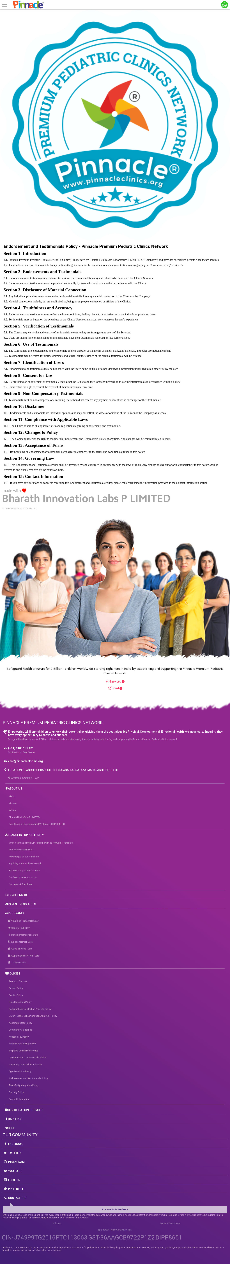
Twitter (14, 1153)
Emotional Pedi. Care (22, 941)
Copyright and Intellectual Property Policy (30, 1009)
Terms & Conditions (170, 1223)
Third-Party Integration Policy (23, 1085)
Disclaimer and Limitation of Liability (27, 1057)
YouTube (14, 1171)
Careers (14, 1119)
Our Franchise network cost (23, 877)
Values (12, 810)
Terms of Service (18, 981)
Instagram (16, 1162)
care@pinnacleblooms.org (25, 761)
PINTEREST (15, 1189)
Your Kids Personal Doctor (24, 921)
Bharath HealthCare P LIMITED (24, 817)
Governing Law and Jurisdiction (25, 1064)
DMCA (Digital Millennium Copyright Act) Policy (33, 1016)
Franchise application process (24, 870)
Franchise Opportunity (26, 835)
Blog (11, 1128)
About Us (15, 788)
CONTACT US (17, 1198)
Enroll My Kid (18, 895)
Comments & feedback (115, 1209)
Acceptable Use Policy (20, 1023)
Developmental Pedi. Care (24, 934)
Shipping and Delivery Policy (23, 1050)
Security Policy (16, 1092)
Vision (12, 796)
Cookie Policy (16, 995)
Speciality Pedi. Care (21, 948)
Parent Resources (22, 904)
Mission (13, 803)
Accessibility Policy (19, 1036)
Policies (14, 973)
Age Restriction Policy (20, 1071)
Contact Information (19, 1099)
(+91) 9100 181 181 (21, 748)
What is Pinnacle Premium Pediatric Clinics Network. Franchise (41, 842)
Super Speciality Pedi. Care (25, 955)
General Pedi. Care (20, 928)
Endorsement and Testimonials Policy (28, 1078)
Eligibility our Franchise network (25, 863)
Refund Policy (16, 988)
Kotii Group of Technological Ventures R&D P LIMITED (37, 824)
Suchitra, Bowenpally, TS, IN (25, 777)
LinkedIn (14, 1180)
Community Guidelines (20, 1029)
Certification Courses (25, 1110)
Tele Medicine (18, 962)
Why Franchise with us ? (21, 849)
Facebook (15, 1144)
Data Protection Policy (20, 1002)
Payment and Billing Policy (22, 1043)
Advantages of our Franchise (24, 856)
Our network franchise (20, 884)
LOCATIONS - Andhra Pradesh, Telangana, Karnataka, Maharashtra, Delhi (63, 770)
